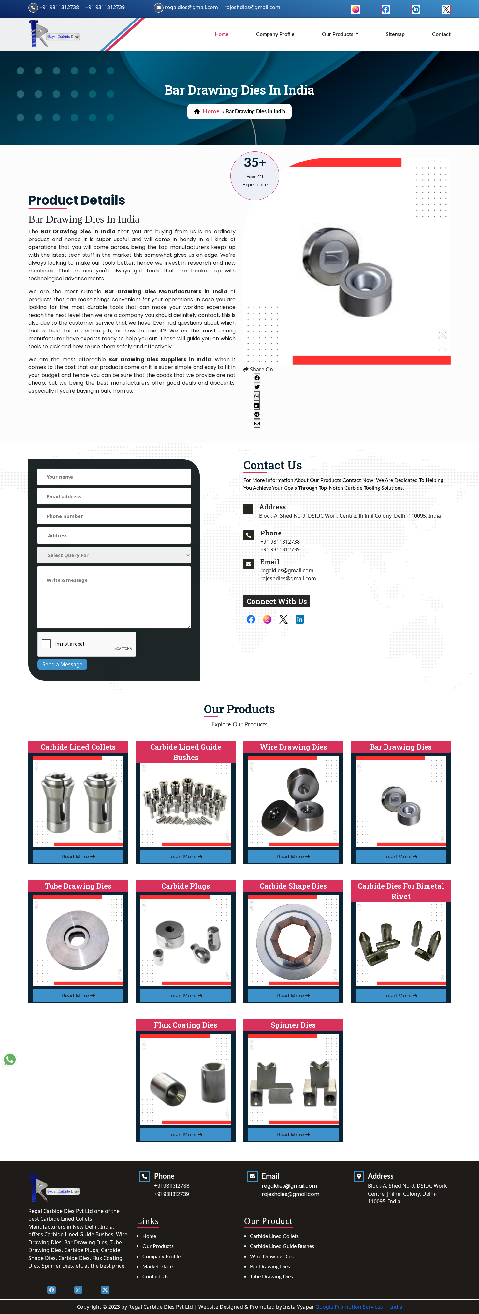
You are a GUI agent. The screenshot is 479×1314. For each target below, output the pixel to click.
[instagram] (355, 8)
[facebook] (385, 8)
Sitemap (395, 34)
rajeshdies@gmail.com (252, 7)
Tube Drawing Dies (271, 1276)
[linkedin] (415, 8)
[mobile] (248, 535)
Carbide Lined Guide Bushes (282, 1246)
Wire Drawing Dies (272, 1256)
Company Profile (275, 34)
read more (76, 856)
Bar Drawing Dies (270, 1266)
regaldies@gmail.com (191, 7)
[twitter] (446, 8)
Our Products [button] (338, 34)
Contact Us (155, 1276)
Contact (441, 34)
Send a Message (62, 664)
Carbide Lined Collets (274, 1236)
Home (149, 1236)
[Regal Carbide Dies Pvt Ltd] (55, 34)
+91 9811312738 (59, 7)
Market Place (157, 1266)
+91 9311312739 (105, 7)
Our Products (158, 1246)
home (222, 34)
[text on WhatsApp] (9, 1059)
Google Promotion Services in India (358, 1306)
